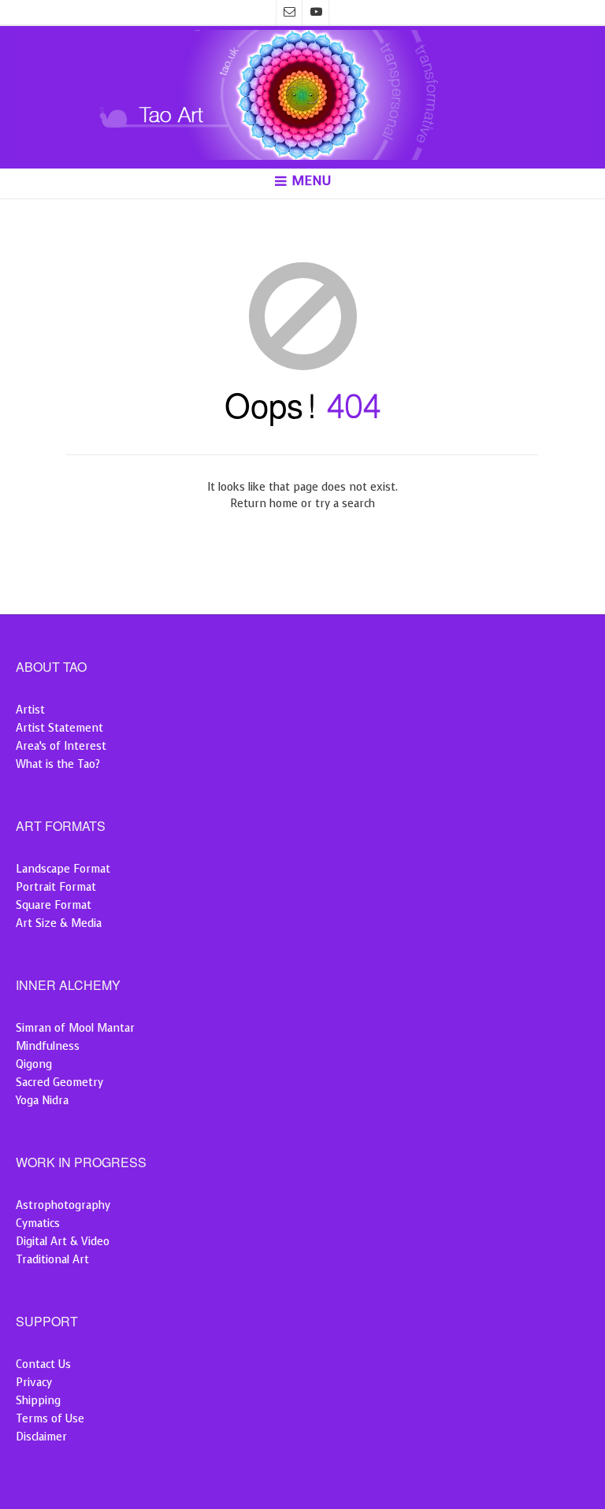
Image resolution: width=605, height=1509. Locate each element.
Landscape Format (63, 869)
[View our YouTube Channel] (315, 12)
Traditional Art (52, 1259)
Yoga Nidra (42, 1100)
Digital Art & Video (62, 1241)
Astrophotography (63, 1205)
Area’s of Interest (61, 746)
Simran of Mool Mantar (75, 1028)
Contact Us (43, 1364)
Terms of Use (50, 1418)
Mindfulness (48, 1046)
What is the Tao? (58, 764)
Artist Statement (59, 728)
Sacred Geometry (59, 1082)
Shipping (38, 1400)
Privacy (34, 1382)
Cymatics (38, 1223)
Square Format (53, 905)
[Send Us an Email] (289, 12)
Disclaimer (41, 1436)
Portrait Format (56, 887)
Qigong (34, 1064)
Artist (30, 710)
